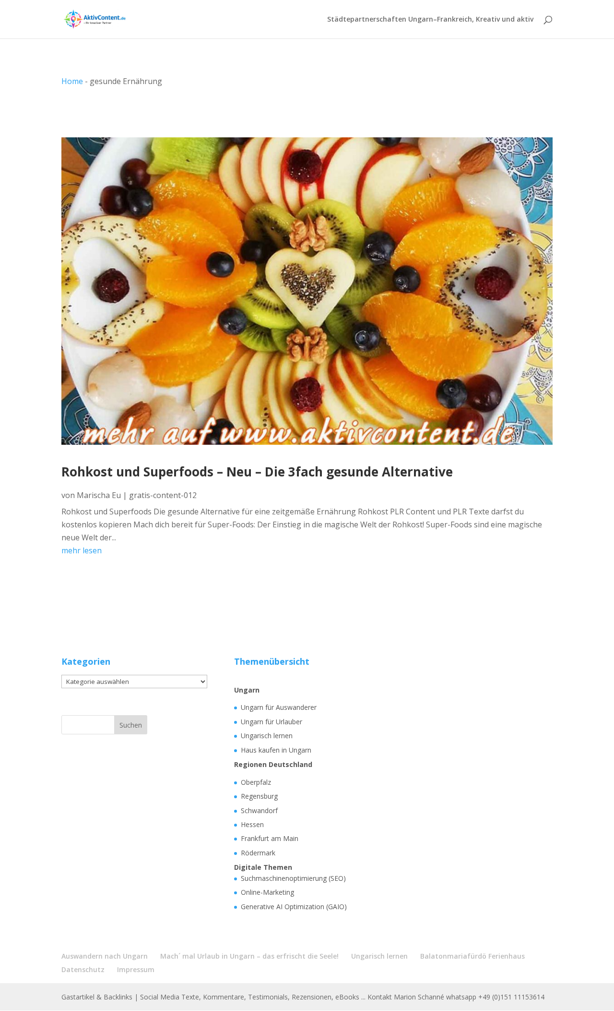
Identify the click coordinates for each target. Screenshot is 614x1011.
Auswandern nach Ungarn (104, 956)
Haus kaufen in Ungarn (276, 750)
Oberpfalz (256, 782)
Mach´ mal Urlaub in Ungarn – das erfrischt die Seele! (249, 956)
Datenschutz (83, 969)
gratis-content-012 (163, 495)
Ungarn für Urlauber (271, 721)
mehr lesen (81, 550)
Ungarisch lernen (267, 735)
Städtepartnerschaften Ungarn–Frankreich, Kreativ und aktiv (430, 20)
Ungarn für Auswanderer (279, 707)
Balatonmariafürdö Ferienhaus (472, 956)
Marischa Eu (99, 495)
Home (72, 81)
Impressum (135, 969)
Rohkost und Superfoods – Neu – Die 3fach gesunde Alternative (257, 471)
